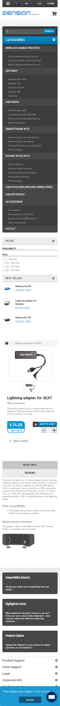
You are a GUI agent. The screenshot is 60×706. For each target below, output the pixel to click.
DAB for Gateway (16, 123)
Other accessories (17, 222)
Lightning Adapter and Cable (22, 173)
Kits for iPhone (15, 164)
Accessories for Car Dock (20, 214)
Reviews (30, 472)
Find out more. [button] (43, 691)
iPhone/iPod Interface (19, 177)
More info (30, 464)
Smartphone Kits (17, 128)
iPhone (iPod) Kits (18, 155)
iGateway (12, 96)
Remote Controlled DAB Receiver (24, 119)
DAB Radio (12, 101)
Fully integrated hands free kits (23, 56)
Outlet (11, 228)
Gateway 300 (14, 92)
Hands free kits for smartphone (23, 137)
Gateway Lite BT (23, 286)
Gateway (12, 70)
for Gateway (14, 210)
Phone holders (15, 150)
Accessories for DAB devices (22, 218)
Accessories (14, 201)
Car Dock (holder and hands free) (24, 60)
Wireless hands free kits (23, 48)
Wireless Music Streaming (21, 141)
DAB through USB (17, 110)
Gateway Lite (14, 83)
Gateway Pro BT (16, 87)
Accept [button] (30, 699)
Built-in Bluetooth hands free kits (24, 65)
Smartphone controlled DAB (22, 114)
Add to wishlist (20, 441)
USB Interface (15, 194)
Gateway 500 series (17, 79)
